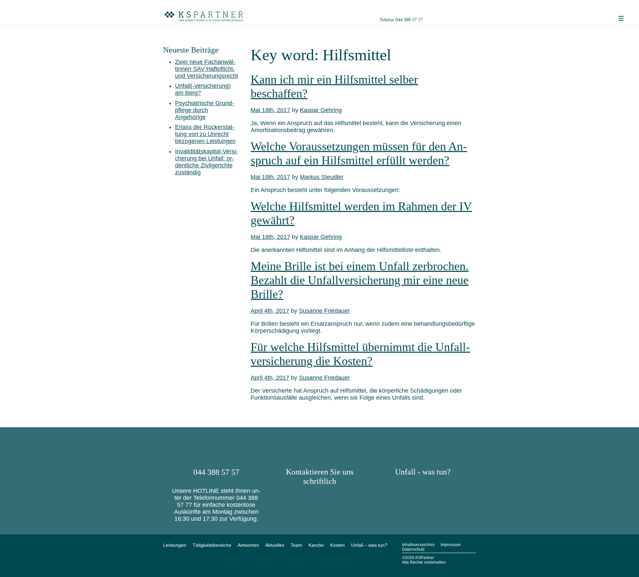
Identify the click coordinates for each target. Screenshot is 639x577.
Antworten (248, 545)
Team (296, 545)
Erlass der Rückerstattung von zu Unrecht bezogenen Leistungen (205, 134)
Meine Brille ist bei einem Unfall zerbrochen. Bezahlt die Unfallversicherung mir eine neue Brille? (360, 280)
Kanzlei (316, 545)
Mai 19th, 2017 (270, 110)
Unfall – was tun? (369, 545)
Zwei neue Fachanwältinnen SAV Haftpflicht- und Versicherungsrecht (206, 69)
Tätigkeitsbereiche (212, 545)
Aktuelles (274, 545)
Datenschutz (413, 549)
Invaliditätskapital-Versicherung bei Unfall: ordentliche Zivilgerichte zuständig (206, 162)
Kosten (337, 545)
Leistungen (174, 545)
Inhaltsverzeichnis (418, 544)
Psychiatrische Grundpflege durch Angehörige (204, 110)
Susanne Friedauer (324, 310)
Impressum (451, 544)
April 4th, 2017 (270, 310)
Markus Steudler (321, 177)
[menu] (621, 18)
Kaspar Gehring (321, 110)
